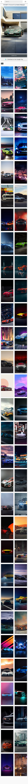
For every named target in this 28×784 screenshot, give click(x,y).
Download (14, 55)
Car (2, 63)
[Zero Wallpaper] (1, 1)
